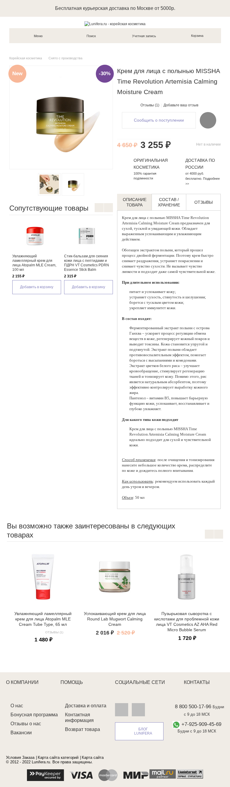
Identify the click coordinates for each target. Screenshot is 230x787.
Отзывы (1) (149, 105)
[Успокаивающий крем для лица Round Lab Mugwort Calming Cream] (115, 577)
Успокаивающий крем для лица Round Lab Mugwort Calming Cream (115, 619)
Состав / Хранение (169, 202)
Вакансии (21, 732)
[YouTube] (138, 709)
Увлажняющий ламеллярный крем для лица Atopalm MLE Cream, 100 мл (34, 263)
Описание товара (134, 202)
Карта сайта (93, 757)
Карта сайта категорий (58, 757)
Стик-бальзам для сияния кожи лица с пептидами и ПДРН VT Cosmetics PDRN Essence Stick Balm (86, 263)
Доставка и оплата (85, 705)
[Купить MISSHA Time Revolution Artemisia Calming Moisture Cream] (49, 184)
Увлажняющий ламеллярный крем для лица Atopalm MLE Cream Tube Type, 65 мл (43, 619)
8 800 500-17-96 (193, 706)
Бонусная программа (34, 714)
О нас (16, 705)
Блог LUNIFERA (143, 731)
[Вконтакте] (121, 709)
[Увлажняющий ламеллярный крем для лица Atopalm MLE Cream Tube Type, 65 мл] (43, 577)
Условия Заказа (20, 757)
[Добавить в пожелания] (208, 120)
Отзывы (203, 202)
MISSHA (173, 217)
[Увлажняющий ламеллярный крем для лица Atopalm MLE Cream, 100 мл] (35, 236)
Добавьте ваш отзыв (181, 105)
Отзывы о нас (25, 723)
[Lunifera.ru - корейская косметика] (115, 24)
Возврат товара (82, 729)
